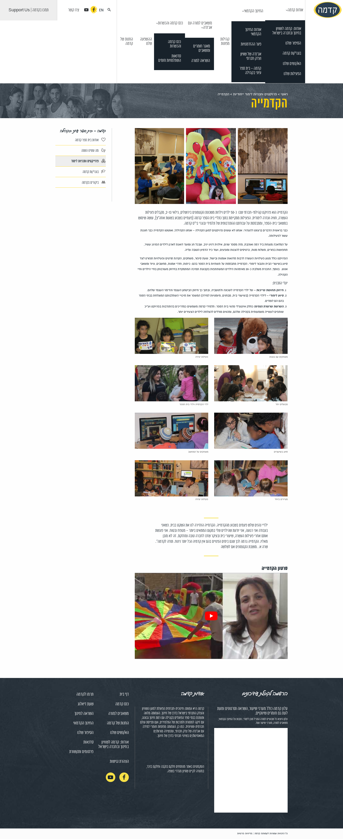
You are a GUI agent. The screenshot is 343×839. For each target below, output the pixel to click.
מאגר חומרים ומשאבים (201, 48)
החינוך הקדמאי (253, 11)
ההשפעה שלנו (146, 41)
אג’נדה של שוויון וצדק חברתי (250, 56)
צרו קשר (73, 10)
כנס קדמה (122, 704)
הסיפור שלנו (293, 43)
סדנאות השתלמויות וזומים (169, 58)
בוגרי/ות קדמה (292, 53)
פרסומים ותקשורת (81, 751)
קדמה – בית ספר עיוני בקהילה (250, 70)
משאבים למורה (118, 713)
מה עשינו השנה (90, 151)
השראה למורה (200, 61)
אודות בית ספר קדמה (87, 140)
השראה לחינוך (83, 713)
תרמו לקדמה (84, 694)
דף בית (124, 694)
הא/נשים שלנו (292, 64)
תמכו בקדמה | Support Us (29, 10)
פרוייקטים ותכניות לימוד (85, 161)
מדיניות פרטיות (244, 833)
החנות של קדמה (126, 41)
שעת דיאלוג (85, 704)
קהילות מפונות (224, 41)
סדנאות (88, 742)
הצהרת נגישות (119, 761)
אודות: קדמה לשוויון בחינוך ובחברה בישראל (286, 31)
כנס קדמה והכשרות (170, 23)
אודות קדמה (295, 10)
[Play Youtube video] (211, 616)
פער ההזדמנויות (251, 44)
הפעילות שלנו (292, 74)
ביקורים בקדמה (90, 182)
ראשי (284, 94)
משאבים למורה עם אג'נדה (200, 25)
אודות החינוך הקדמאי (253, 32)
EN (101, 10)
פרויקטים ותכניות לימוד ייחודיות (255, 94)
